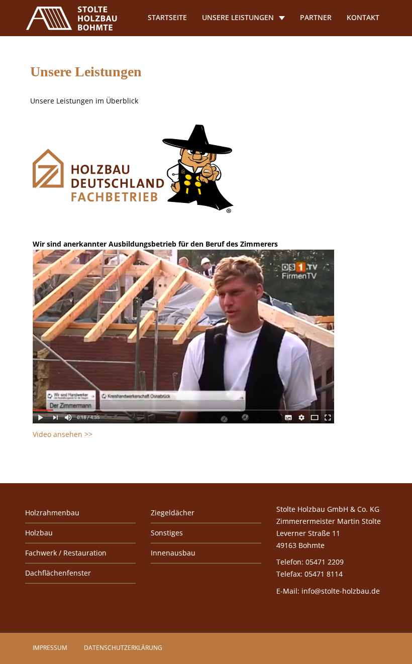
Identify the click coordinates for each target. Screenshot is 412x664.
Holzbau (39, 532)
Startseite (167, 17)
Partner (316, 17)
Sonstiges (167, 532)
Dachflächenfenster (58, 573)
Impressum (50, 647)
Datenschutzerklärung (123, 647)
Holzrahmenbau (52, 512)
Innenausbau (173, 553)
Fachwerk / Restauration (66, 553)
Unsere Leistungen (238, 17)
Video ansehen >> (62, 434)
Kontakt (363, 17)
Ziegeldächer (172, 512)
